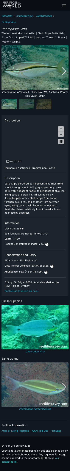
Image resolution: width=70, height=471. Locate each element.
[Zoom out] (61, 134)
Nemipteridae (44, 15)
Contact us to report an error (21, 291)
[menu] (64, 5)
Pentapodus (8, 22)
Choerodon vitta (35, 351)
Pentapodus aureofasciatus (35, 408)
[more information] (47, 244)
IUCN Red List (40, 430)
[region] (35, 144)
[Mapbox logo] (14, 161)
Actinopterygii (24, 15)
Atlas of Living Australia (15, 430)
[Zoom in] (61, 129)
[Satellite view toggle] (61, 141)
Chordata (6, 15)
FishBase (56, 430)
